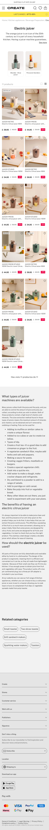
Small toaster (10, 629)
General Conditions (9, 821)
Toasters (35, 645)
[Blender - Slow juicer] (15, 61)
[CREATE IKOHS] (16, 8)
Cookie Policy (23, 823)
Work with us (7, 709)
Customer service (9, 701)
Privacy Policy (37, 821)
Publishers (6, 717)
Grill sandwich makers (14, 637)
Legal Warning (24, 821)
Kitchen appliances (16, 20)
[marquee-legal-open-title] (46, 14)
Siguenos (5, 726)
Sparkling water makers (15, 645)
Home (4, 20)
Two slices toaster (30, 629)
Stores (4, 692)
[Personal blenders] (33, 61)
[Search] (35, 8)
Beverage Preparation (35, 20)
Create (4, 684)
